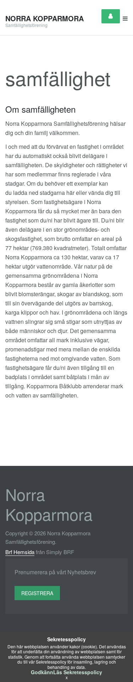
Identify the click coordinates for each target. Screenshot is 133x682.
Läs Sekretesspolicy (77, 672)
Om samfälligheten (40, 109)
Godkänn (42, 672)
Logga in (110, 16)
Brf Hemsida (19, 552)
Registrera (37, 593)
